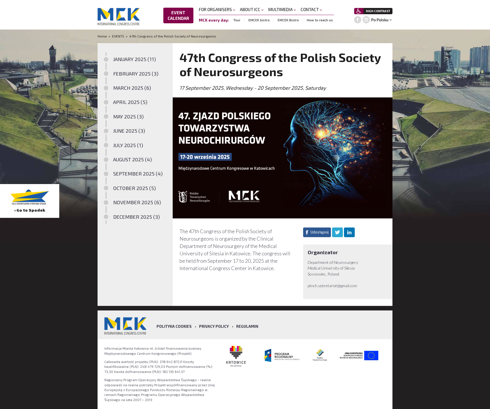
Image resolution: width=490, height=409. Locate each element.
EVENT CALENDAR (178, 15)
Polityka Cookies (174, 326)
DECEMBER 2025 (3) (136, 217)
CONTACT (310, 9)
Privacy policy (214, 326)
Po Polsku (379, 20)
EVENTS (118, 36)
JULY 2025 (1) (128, 145)
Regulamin (247, 326)
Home (103, 36)
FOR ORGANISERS (216, 9)
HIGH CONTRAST (378, 11)
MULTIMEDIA (280, 9)
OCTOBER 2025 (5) (134, 188)
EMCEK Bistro (288, 20)
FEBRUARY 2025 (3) (136, 73)
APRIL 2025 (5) (130, 102)
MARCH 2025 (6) (132, 88)
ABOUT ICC (250, 9)
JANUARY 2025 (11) (134, 59)
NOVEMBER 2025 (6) (137, 202)
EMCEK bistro (259, 20)
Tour (236, 20)
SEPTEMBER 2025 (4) (138, 173)
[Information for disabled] (359, 11)
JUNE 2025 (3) (129, 131)
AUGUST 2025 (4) (132, 159)
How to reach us (320, 20)
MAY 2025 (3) (128, 116)
